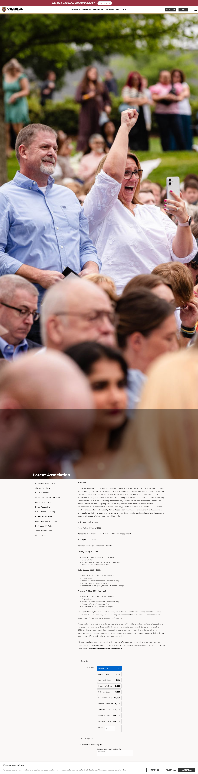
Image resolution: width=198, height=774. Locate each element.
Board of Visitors (42, 493)
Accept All (187, 770)
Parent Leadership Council (46, 521)
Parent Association (43, 516)
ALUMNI (124, 10)
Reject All (171, 770)
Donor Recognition (43, 507)
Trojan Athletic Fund (43, 531)
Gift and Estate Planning (45, 512)
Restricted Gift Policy (43, 526)
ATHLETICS (109, 10)
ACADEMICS (86, 10)
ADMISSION (75, 10)
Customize (154, 770)
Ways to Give (40, 535)
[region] (99, 768)
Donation (84, 661)
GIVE (117, 10)
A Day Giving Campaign (45, 483)
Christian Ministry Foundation (47, 497)
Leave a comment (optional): (109, 749)
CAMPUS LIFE (98, 10)
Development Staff (43, 502)
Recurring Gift (86, 738)
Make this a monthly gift (92, 745)
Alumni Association (43, 488)
